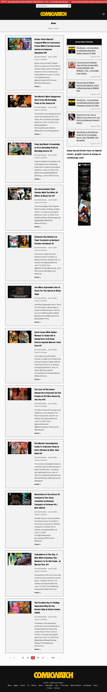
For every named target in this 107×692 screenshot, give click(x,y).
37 (43, 658)
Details (36, 86)
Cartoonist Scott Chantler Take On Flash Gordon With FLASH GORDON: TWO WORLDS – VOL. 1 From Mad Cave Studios (87, 68)
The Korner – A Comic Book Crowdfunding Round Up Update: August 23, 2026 (87, 50)
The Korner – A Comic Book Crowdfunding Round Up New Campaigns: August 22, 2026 (87, 103)
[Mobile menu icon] (103, 14)
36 (38, 658)
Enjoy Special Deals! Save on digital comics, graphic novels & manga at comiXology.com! (84, 154)
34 (28, 658)
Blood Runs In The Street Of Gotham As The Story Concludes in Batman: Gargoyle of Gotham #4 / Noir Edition (47, 501)
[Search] (69, 6)
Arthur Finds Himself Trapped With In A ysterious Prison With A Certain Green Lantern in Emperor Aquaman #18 (47, 46)
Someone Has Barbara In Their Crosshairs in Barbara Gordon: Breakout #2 (46, 240)
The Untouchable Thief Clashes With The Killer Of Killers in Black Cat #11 (46, 192)
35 (33, 658)
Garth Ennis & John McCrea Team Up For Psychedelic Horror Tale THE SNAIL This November (87, 136)
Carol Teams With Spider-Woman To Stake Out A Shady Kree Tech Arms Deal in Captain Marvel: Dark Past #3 (47, 339)
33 (23, 658)
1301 (53, 658)
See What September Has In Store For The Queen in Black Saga (47, 290)
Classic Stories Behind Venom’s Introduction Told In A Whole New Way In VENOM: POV (87, 87)
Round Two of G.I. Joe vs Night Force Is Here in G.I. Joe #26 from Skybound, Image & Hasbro (88, 119)
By (40, 57)
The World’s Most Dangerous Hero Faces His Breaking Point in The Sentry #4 (47, 100)
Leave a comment (40, 59)
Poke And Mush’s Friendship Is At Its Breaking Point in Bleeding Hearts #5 (47, 147)
